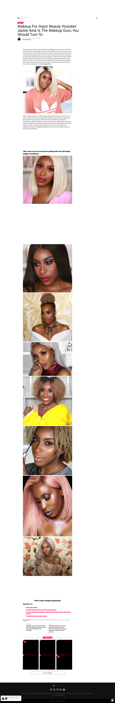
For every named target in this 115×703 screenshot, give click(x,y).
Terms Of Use (69, 693)
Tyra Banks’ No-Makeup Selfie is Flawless (36, 616)
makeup (25, 621)
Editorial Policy (48, 693)
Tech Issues (90, 693)
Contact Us (34, 693)
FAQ (76, 693)
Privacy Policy (82, 693)
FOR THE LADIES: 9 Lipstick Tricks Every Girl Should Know (41, 609)
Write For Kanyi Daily (58, 695)
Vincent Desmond (27, 39)
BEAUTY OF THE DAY (31, 607)
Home (23, 693)
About (27, 693)
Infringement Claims (59, 693)
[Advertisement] (57, 8)
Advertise (40, 693)
